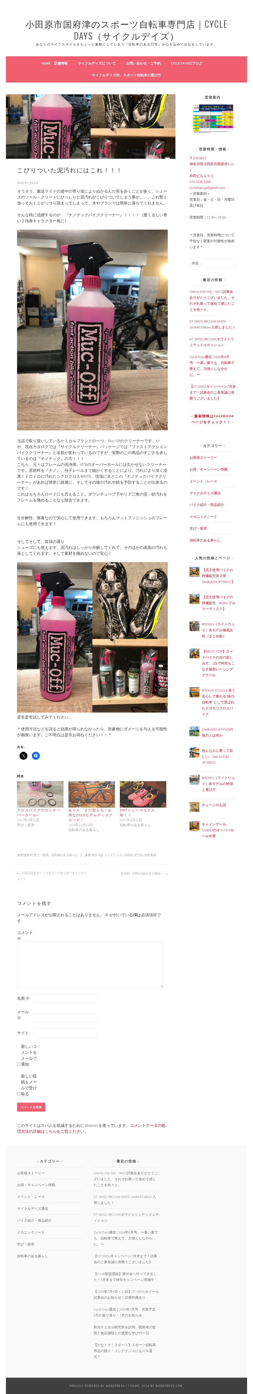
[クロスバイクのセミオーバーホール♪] (40, 794)
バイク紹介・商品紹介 (207, 504)
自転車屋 (150, 855)
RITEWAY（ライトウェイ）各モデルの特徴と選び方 (218, 784)
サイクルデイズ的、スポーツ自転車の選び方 (126, 75)
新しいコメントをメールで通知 (29, 1055)
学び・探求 (40, 855)
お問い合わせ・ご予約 (143, 63)
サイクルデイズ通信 (205, 493)
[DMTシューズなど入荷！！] (143, 794)
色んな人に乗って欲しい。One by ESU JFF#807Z (217, 756)
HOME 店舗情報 (55, 63)
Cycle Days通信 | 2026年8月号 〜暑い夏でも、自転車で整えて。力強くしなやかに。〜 (126, 1238)
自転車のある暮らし (64, 855)
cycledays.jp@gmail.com (207, 187)
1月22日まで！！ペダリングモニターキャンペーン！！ (51, 876)
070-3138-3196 (200, 181)
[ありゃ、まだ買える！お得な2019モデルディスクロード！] (91, 794)
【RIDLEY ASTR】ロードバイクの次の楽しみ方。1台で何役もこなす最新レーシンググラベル (218, 663)
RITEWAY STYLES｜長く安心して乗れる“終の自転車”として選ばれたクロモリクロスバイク (218, 702)
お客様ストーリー (203, 457)
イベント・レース (203, 481)
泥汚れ (138, 855)
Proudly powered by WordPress (97, 1386)
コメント (25, 935)
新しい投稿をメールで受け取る (29, 1085)
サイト (23, 1032)
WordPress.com (169, 1386)
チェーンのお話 (214, 805)
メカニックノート (203, 516)
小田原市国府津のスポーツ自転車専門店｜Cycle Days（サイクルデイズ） (126, 29)
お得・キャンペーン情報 (209, 469)
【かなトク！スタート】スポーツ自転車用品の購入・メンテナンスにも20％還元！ (125, 1351)
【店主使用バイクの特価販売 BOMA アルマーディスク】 (218, 603)
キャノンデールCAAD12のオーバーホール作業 (218, 830)
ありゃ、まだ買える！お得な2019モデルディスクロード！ (90, 815)
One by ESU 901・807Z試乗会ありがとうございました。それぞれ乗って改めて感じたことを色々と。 (126, 1179)
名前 (23, 998)
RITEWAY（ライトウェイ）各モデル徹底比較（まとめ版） (218, 630)
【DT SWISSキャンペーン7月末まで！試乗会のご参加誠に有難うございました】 (213, 392)
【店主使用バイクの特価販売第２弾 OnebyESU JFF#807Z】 (218, 576)
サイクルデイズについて (97, 63)
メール (23, 1014)
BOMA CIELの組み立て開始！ (142, 873)
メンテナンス (113, 855)
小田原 (127, 855)
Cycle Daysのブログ (186, 63)
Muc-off (97, 855)
